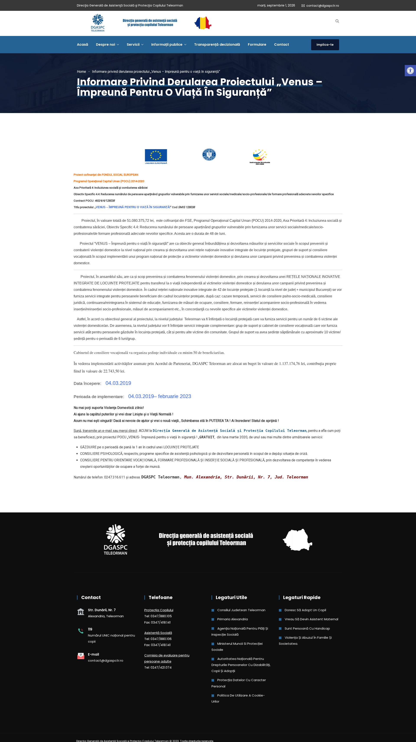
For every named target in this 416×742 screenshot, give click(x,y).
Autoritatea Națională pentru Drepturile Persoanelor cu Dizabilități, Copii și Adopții (240, 664)
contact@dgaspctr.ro (322, 5)
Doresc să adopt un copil (305, 610)
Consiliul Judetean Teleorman (241, 610)
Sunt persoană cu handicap (307, 628)
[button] (410, 70)
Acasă (82, 44)
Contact (281, 44)
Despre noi (105, 44)
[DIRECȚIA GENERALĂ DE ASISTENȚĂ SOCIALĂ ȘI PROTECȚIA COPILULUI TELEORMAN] (151, 23)
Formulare (257, 44)
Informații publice (166, 44)
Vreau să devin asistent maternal (311, 619)
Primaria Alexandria (232, 619)
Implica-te (325, 44)
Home (81, 72)
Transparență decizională (217, 44)
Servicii (133, 44)
